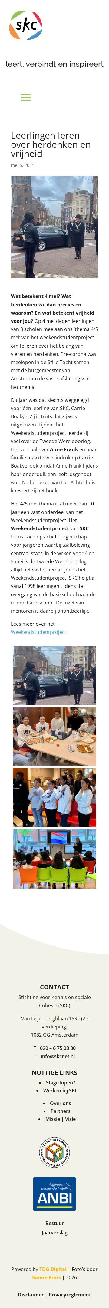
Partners (61, 1111)
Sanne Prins (46, 1277)
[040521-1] (54, 705)
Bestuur (54, 1223)
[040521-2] (54, 766)
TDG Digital (53, 1269)
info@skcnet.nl (58, 1056)
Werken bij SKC (60, 1090)
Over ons (60, 1103)
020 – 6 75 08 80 (58, 1048)
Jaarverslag (55, 1232)
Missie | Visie (60, 1119)
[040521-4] (54, 888)
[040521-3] (54, 827)
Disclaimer (31, 1294)
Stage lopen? (60, 1082)
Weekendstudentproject (38, 632)
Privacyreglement (70, 1294)
